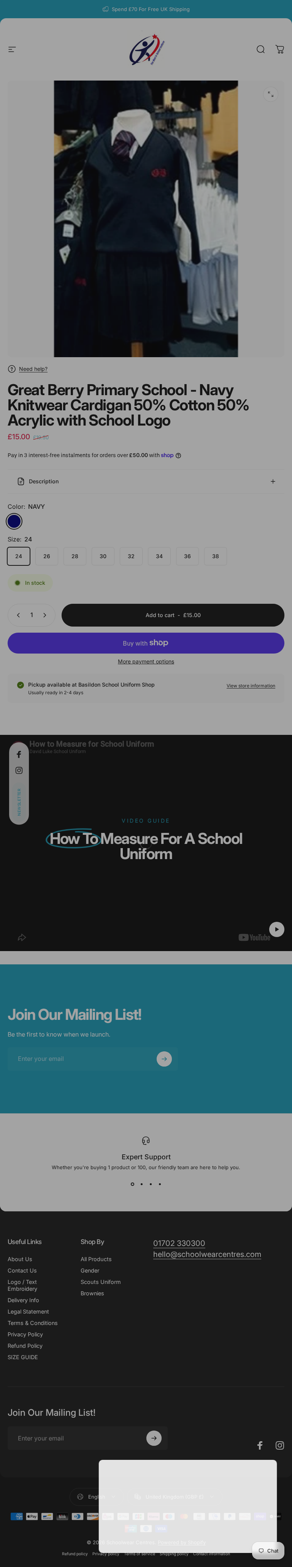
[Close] (264, 1474)
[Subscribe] (257, 1508)
